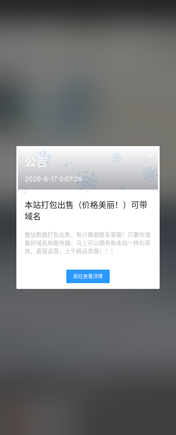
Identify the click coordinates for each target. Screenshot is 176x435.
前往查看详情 (88, 276)
